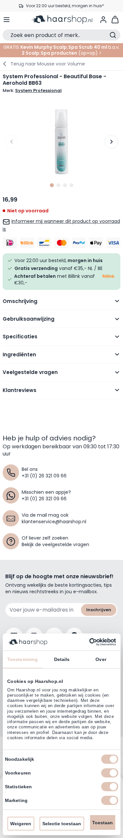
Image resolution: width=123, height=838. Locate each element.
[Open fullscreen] (61, 142)
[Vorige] (11, 142)
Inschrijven (98, 610)
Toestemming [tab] (22, 659)
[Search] (112, 35)
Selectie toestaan (61, 823)
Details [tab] (62, 659)
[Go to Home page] (61, 20)
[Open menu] (6, 20)
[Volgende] (111, 142)
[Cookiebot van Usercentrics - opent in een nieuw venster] (88, 642)
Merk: (32, 91)
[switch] (109, 772)
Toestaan (102, 822)
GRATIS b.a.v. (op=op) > (61, 50)
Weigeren (20, 823)
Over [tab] (100, 659)
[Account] (103, 20)
